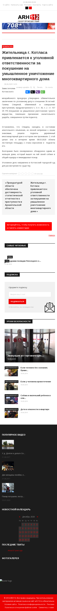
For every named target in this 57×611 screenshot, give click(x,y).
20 (37, 532)
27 (37, 536)
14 (20, 532)
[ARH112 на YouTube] (28, 26)
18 (31, 532)
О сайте (6, 5)
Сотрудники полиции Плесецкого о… (23, 261)
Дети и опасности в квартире (35, 409)
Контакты (37, 5)
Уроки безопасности (11, 367)
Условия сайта (10, 604)
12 (34, 528)
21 (20, 536)
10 (28, 528)
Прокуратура (8, 46)
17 (28, 532)
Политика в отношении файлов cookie (21, 607)
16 (26, 532)
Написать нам (17, 5)
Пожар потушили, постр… (13, 496)
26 (34, 536)
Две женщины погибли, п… (13, 475)
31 (28, 540)
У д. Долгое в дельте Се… (13, 453)
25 (31, 536)
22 (23, 536)
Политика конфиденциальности (31, 604)
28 (20, 540)
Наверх (52, 235)
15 (23, 532)
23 (26, 536)
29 (23, 540)
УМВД (10, 257)
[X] (32, 91)
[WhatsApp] (43, 91)
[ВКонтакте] (27, 91)
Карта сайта (47, 5)
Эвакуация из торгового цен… (25, 355)
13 (37, 528)
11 (31, 528)
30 (26, 540)
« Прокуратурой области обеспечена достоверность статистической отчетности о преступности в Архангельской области (14, 195)
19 (34, 532)
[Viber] (38, 91)
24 (28, 536)
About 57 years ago (15, 550)
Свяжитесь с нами (46, 607)
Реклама (27, 5)
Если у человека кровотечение (36, 382)
